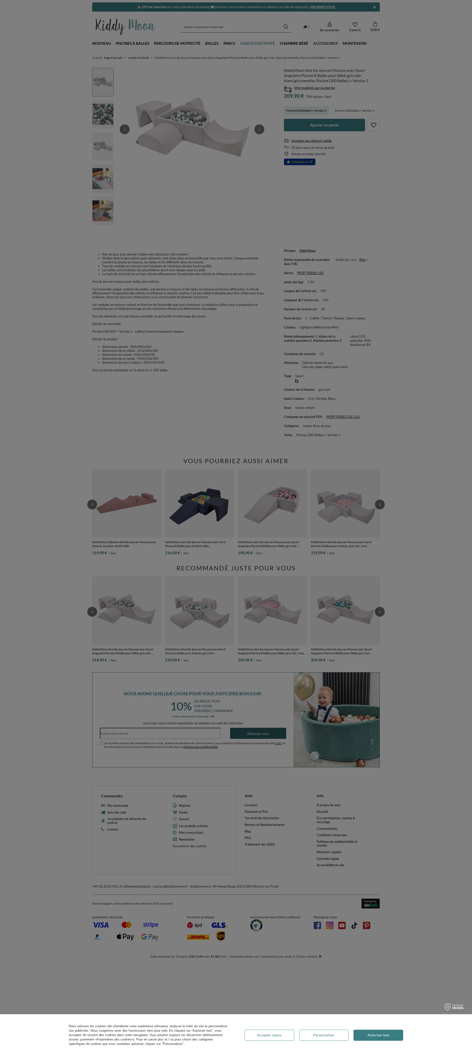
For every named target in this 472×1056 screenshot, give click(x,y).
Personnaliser (323, 1035)
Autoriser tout (378, 1035)
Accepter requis (269, 1035)
